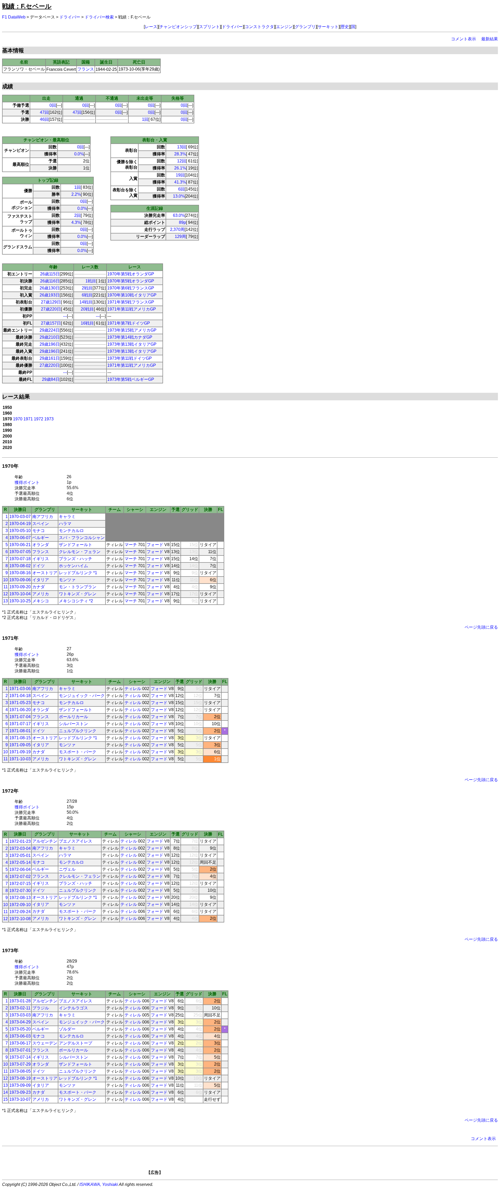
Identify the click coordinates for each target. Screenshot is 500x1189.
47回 (44, 112)
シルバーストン (73, 724)
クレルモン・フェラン (80, 551)
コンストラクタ (259, 26)
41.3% (180, 182)
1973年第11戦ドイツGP (129, 358)
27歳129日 (51, 302)
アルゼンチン (44, 841)
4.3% (76, 222)
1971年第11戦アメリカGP (131, 309)
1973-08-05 (20, 1071)
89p (182, 222)
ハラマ (65, 523)
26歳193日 (50, 295)
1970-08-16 (20, 573)
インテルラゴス (73, 1008)
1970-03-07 (20, 516)
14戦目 (85, 302)
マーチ (130, 544)
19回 (180, 175)
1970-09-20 (20, 587)
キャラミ (67, 516)
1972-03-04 (20, 848)
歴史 (345, 26)
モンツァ (67, 580)
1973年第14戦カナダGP (129, 337)
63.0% (179, 215)
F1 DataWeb (14, 17)
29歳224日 (50, 330)
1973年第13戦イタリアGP (132, 344)
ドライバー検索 (99, 17)
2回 (77, 215)
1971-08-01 (20, 731)
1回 (145, 119)
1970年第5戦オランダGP (130, 274)
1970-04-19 (20, 523)
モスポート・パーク (77, 752)
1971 (28, 419)
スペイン (40, 523)
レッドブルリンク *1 (78, 573)
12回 (181, 161)
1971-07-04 (20, 716)
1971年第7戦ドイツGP (128, 323)
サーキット (328, 26)
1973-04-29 (20, 1022)
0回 (52, 105)
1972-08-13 (20, 897)
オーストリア (44, 573)
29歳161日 (50, 358)
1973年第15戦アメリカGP (132, 330)
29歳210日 (50, 337)
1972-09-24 (20, 911)
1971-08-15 (20, 738)
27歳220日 (51, 309)
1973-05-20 (20, 1029)
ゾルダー (67, 1029)
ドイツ (38, 566)
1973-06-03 (20, 1036)
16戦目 (87, 323)
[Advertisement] (259, 1162)
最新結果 (489, 39)
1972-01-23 (20, 841)
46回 (44, 119)
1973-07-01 (20, 1050)
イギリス (40, 558)
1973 (49, 419)
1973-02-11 (19, 1008)
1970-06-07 (20, 537)
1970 (17, 419)
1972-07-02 (20, 876)
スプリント (209, 26)
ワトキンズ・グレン (77, 594)
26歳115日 (50, 274)
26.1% (180, 168)
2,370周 (177, 229)
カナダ (38, 587)
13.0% (179, 196)
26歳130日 (50, 288)
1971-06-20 (20, 709)
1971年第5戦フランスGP (130, 302)
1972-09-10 (20, 904)
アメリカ (40, 594)
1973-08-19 (20, 1078)
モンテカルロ (71, 530)
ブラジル (40, 1008)
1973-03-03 (20, 1015)
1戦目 (90, 281)
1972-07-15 (20, 883)
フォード (155, 544)
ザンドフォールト (75, 544)
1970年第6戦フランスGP (130, 288)
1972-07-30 (20, 890)
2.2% (76, 194)
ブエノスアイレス (75, 841)
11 (5, 587)
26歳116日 (50, 281)
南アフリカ (42, 516)
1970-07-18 (20, 558)
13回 (181, 147)
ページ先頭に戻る (481, 627)
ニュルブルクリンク (77, 731)
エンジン (284, 26)
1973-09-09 (20, 1085)
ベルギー (40, 537)
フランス (85, 69)
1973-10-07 (20, 1099)
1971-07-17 (20, 724)
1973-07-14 (20, 1057)
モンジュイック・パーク (82, 695)
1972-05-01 (20, 855)
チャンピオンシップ (178, 26)
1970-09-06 (20, 580)
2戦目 (87, 288)
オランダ (40, 544)
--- (65, 316)
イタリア (40, 580)
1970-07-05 (20, 551)
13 (5, 601)
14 (5, 1092)
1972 (38, 419)
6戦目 (87, 295)
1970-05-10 (20, 530)
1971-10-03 (20, 759)
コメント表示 (463, 39)
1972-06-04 (20, 869)
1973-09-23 (20, 1092)
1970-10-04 (20, 594)
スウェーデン (44, 1043)
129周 (180, 236)
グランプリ (305, 26)
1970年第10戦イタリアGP (132, 295)
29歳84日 (51, 379)
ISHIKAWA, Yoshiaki (98, 1184)
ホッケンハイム (73, 566)
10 (5, 580)
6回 (181, 189)
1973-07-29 (20, 1064)
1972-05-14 (20, 862)
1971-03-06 (20, 688)
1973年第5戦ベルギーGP (130, 379)
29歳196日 (50, 344)
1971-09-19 (20, 752)
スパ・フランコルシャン (82, 537)
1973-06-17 (20, 1043)
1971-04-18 (20, 695)
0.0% (79, 154)
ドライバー (69, 17)
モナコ (38, 530)
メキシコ (40, 601)
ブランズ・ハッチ (75, 558)
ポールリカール (73, 716)
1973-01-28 (20, 1001)
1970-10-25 (20, 601)
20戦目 (87, 309)
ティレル (132, 688)
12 (5, 594)
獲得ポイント (27, 482)
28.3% (180, 154)
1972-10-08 (20, 918)
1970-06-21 (20, 544)
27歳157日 (51, 323)
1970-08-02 (20, 566)
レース (151, 26)
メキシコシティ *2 (76, 601)
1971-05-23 (20, 702)
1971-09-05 (20, 745)
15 (5, 1099)
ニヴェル (67, 869)
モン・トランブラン (77, 587)
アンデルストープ (75, 1043)
